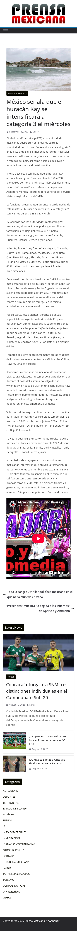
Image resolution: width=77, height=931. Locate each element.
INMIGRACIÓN (11, 838)
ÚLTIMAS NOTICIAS (14, 885)
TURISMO (8, 879)
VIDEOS (7, 897)
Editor (35, 131)
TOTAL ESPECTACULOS (16, 873)
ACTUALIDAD (10, 790)
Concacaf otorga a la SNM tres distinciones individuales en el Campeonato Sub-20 (37, 690)
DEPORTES (9, 796)
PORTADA (8, 856)
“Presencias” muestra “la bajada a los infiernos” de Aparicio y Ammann (38, 608)
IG (4, 826)
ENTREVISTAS (11, 802)
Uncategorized (11, 891)
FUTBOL (11, 677)
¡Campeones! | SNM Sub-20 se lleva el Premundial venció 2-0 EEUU (47, 740)
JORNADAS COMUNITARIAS (19, 844)
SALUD (7, 868)
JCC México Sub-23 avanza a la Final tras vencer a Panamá (47, 761)
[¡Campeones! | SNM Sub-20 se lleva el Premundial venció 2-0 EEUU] (14, 742)
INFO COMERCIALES (15, 832)
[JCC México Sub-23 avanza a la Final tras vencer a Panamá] (14, 764)
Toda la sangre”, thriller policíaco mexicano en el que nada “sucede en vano (40, 594)
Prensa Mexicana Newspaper (42, 921)
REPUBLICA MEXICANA (17, 93)
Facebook (8, 814)
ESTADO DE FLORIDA (15, 808)
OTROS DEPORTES (14, 850)
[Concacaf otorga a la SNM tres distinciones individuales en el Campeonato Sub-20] (38, 652)
